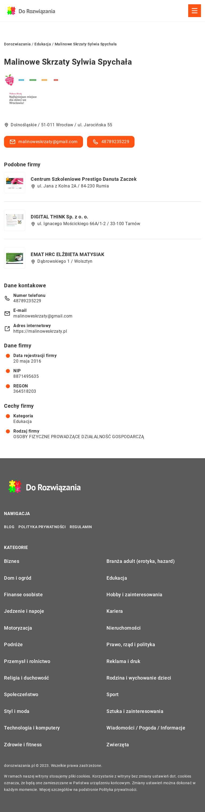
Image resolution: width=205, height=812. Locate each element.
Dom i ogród (17, 578)
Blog (9, 527)
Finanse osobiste (23, 594)
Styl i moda (17, 711)
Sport (113, 694)
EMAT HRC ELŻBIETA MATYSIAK (67, 254)
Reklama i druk (123, 661)
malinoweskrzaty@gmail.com (48, 141)
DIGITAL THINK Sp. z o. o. (59, 216)
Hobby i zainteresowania (135, 594)
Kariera (115, 611)
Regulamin (81, 527)
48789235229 (115, 141)
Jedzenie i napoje (24, 611)
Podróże (13, 644)
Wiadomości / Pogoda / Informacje (146, 728)
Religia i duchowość (26, 678)
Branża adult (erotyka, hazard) (141, 561)
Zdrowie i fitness (23, 744)
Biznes (11, 561)
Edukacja (22, 421)
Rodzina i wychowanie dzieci (139, 678)
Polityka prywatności (42, 527)
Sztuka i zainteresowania (135, 711)
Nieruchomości (124, 628)
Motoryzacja (18, 628)
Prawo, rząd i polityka (131, 644)
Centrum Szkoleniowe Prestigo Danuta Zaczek (84, 179)
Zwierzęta (118, 744)
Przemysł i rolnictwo (27, 661)
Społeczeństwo (21, 694)
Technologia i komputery (32, 728)
